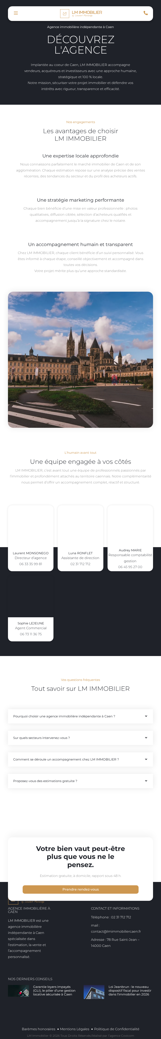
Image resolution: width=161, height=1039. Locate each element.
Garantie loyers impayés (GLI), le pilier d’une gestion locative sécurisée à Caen (54, 990)
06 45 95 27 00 (130, 567)
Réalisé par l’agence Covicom (112, 1036)
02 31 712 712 (80, 564)
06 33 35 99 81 (30, 564)
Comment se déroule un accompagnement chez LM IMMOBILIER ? (66, 759)
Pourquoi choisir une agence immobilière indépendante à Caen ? (64, 716)
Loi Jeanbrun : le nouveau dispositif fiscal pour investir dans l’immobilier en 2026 (130, 990)
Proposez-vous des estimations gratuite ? (45, 781)
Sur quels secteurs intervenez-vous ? (41, 738)
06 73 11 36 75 (31, 634)
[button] (80, 716)
